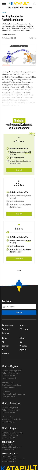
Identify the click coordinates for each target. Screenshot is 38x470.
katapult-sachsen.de (9, 456)
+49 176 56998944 (9, 387)
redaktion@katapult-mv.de (11, 447)
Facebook (7, 329)
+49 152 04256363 (9, 397)
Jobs (21, 342)
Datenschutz (5, 354)
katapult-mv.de (7, 444)
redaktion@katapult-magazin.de (13, 394)
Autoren (22, 338)
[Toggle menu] (4, 4)
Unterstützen (5, 346)
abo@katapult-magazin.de (11, 385)
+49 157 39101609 (9, 449)
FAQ (3, 342)
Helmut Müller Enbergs (9, 34)
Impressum (23, 350)
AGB (3, 350)
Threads (7, 333)
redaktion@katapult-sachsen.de (13, 459)
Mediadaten (23, 346)
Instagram (26, 329)
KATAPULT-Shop (9, 325)
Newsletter (6, 301)
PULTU (24, 325)
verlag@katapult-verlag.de (11, 419)
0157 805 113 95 (8, 422)
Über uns (4, 338)
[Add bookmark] (35, 38)
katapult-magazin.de (9, 378)
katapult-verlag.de (8, 417)
